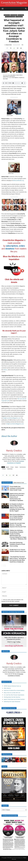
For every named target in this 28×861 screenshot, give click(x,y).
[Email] (17, 48)
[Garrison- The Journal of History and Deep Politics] (14, 786)
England (7, 467)
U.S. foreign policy (19, 16)
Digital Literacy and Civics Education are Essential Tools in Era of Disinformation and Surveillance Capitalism (17, 497)
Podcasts (4, 468)
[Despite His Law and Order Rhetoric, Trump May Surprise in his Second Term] (5, 525)
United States (9, 468)
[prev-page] (2, 566)
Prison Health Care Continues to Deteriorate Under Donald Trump (17, 488)
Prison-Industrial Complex (10, 16)
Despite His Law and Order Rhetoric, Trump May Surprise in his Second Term (18, 525)
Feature (16, 467)
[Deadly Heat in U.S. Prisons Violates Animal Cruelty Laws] (5, 551)
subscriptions (12, 246)
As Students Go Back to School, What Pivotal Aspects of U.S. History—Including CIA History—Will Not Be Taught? (17, 507)
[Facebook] (7, 48)
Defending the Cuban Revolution (12, 701)
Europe (12, 467)
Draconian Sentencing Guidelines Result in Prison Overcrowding (17, 544)
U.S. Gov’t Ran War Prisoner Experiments (14, 695)
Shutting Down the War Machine (12, 697)
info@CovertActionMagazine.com (11, 418)
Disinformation (6, 15)
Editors (5, 369)
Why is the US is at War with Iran (12, 692)
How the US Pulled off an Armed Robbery (14, 690)
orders (22, 246)
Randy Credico (9, 44)
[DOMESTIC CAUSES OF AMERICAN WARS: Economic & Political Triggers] (13, 733)
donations (9, 249)
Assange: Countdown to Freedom (15, 674)
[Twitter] (10, 48)
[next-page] (5, 566)
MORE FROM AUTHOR (19, 482)
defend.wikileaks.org (18, 180)
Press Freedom (20, 15)
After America (7, 688)
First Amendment (14, 15)
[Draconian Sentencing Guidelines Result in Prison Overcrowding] (5, 544)
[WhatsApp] (14, 48)
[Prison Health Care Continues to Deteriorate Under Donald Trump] (5, 488)
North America (23, 467)
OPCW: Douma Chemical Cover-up (12, 686)
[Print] (20, 48)
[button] (2, 9)
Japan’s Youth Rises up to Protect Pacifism (14, 699)
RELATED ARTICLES (7, 482)
